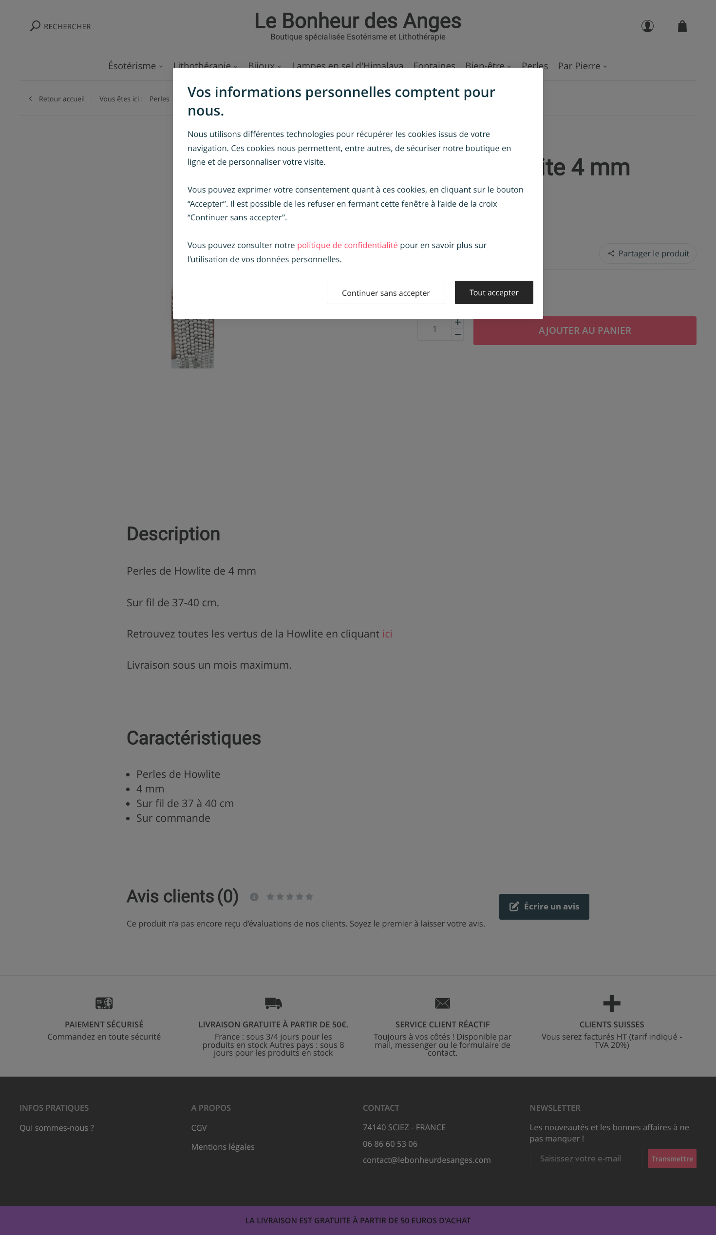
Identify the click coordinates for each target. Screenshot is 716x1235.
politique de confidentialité (347, 245)
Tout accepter (494, 292)
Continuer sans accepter (386, 293)
